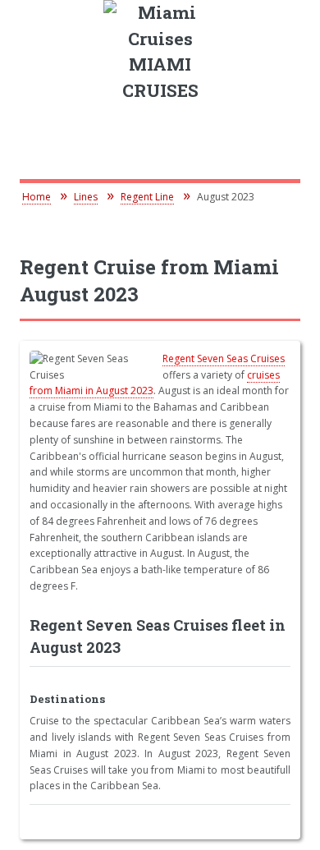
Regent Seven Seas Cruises (223, 358)
